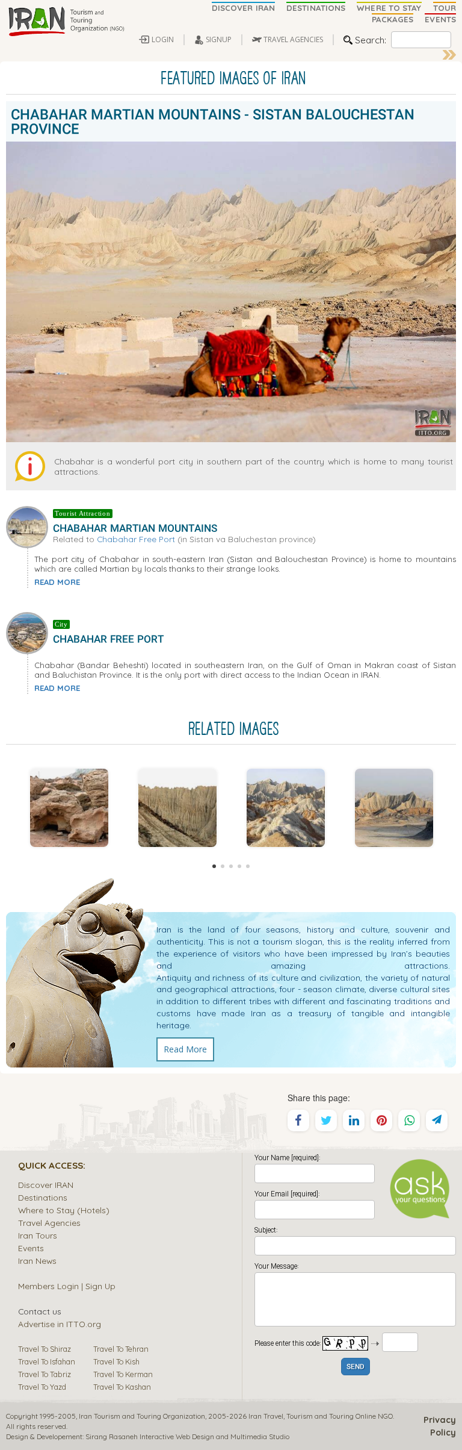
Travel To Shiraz (44, 1349)
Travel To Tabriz (44, 1374)
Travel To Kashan (122, 1387)
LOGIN (163, 39)
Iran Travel (265, 1415)
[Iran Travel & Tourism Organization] (66, 22)
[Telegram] (437, 1120)
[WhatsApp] (409, 1120)
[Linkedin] (354, 1120)
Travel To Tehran (121, 1349)
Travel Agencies (49, 1222)
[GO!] (449, 54)
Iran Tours (37, 1235)
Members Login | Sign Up (67, 1286)
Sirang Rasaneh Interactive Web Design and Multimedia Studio (187, 1436)
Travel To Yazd (42, 1387)
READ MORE (57, 582)
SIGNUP (219, 39)
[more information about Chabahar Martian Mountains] (29, 526)
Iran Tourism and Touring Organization (142, 1415)
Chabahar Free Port (136, 539)
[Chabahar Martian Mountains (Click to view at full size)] (286, 808)
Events (31, 1248)
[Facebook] (298, 1120)
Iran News (37, 1260)
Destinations (42, 1197)
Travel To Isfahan (46, 1361)
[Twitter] (326, 1120)
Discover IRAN (45, 1185)
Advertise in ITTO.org (59, 1324)
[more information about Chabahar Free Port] (29, 632)
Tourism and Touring (320, 1415)
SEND (355, 1367)
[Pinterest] (381, 1120)
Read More (185, 1049)
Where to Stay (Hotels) (63, 1210)
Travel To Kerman (123, 1374)
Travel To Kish (116, 1361)
